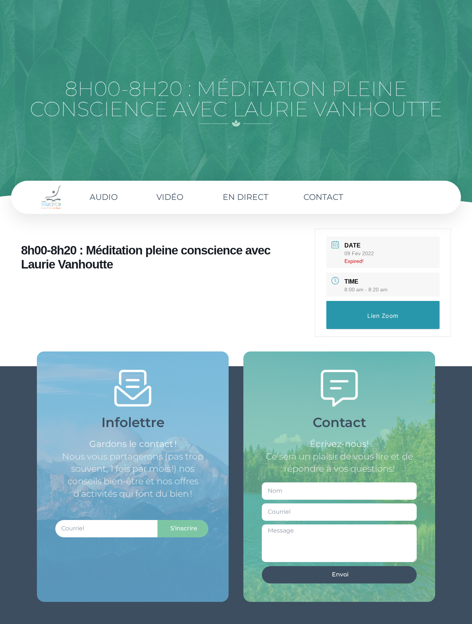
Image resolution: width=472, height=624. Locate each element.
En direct (245, 197)
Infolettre (132, 422)
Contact (323, 197)
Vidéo (169, 197)
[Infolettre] (132, 388)
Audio (104, 197)
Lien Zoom (383, 315)
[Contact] (339, 388)
